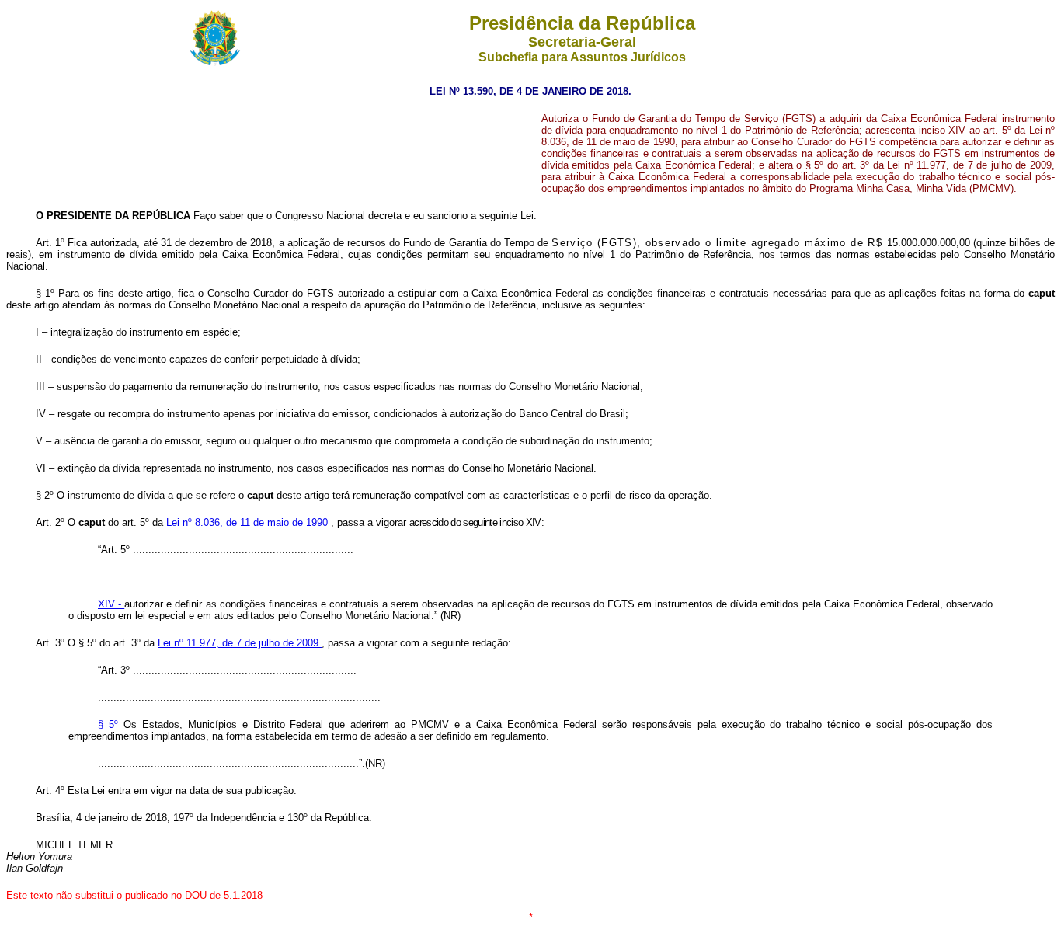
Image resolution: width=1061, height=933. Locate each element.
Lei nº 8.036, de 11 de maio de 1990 (248, 522)
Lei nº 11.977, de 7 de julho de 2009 (240, 643)
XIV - (111, 604)
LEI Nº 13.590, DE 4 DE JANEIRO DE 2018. (530, 91)
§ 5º (110, 724)
